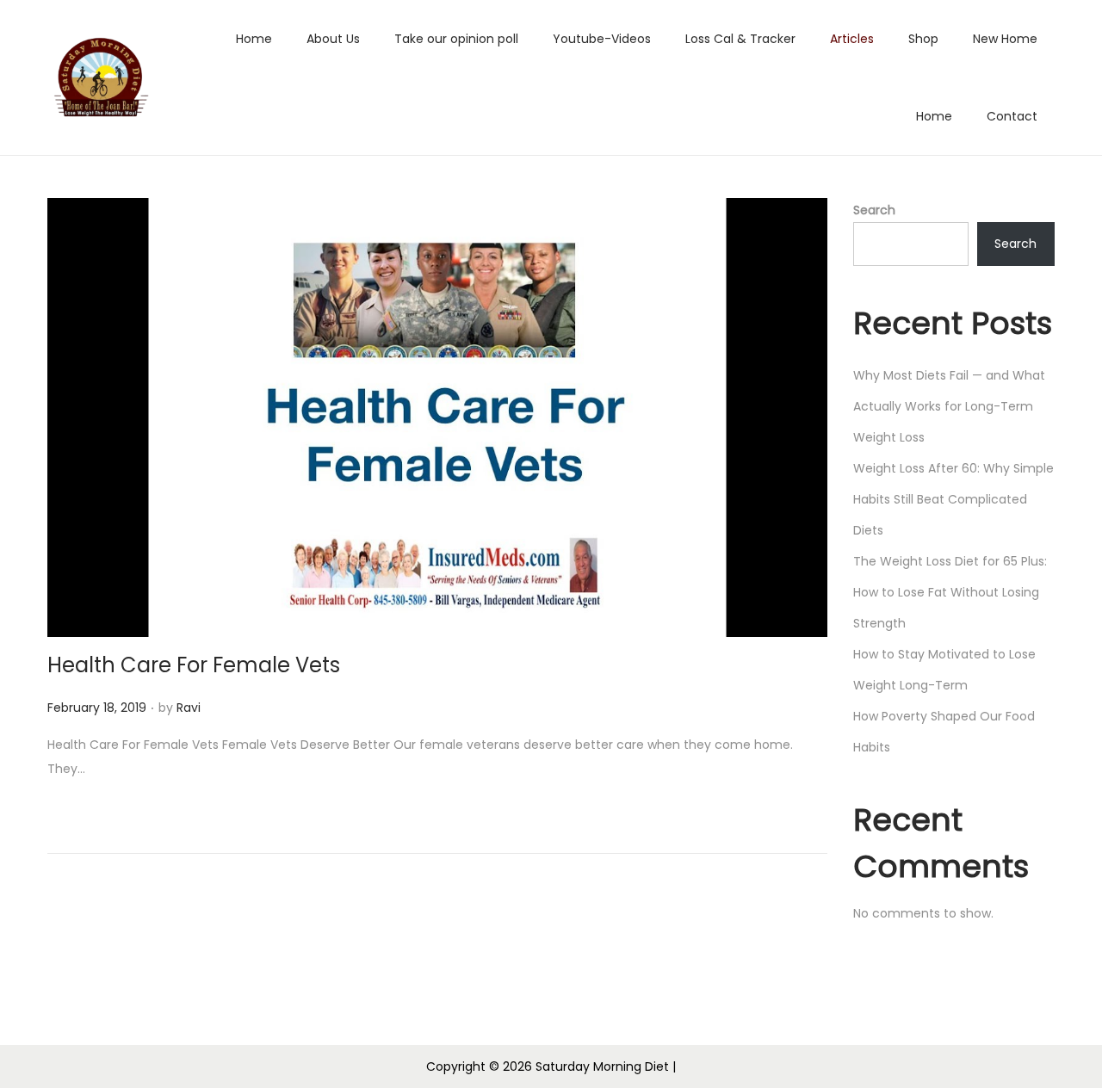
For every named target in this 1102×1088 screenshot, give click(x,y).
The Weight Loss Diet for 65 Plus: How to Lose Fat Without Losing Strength (950, 592)
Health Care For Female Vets (193, 665)
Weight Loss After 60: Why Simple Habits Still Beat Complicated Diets (953, 499)
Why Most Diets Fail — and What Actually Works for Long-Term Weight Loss (949, 406)
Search (874, 210)
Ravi (188, 707)
